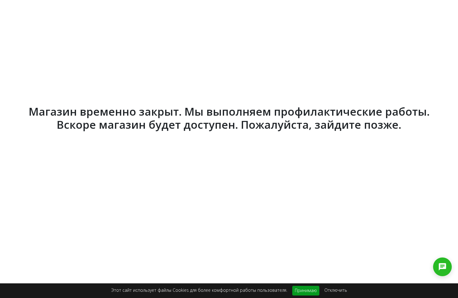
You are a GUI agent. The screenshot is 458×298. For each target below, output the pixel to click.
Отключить (335, 290)
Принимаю (306, 290)
